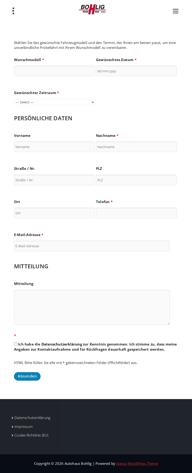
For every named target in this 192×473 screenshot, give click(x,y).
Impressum (24, 426)
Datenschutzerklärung (61, 344)
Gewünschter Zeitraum (36, 92)
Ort (17, 201)
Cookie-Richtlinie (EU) (31, 435)
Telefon (104, 201)
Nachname (107, 135)
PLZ (99, 168)
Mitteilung (23, 283)
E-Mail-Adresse (28, 234)
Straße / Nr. (24, 168)
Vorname (22, 135)
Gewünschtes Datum (116, 59)
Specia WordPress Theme (137, 463)
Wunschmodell (29, 59)
